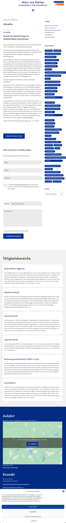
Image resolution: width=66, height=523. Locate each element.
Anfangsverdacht (52, 60)
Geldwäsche (50, 123)
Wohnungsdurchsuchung (54, 178)
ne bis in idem (50, 139)
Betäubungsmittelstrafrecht (53, 30)
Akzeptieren (33, 507)
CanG (47, 78)
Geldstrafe (49, 120)
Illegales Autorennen (53, 129)
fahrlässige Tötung (52, 109)
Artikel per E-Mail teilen (14, 136)
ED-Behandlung (51, 91)
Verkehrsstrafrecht (50, 28)
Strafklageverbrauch (53, 154)
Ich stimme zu (32, 444)
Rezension (49, 148)
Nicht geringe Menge (53, 142)
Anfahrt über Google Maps (10, 467)
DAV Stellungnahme (52, 82)
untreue (48, 169)
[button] (63, 491)
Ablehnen (33, 512)
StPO (57, 148)
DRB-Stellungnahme (52, 85)
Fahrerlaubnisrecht (52, 105)
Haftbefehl (49, 126)
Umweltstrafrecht (50, 37)
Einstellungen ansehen (33, 517)
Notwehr (58, 145)
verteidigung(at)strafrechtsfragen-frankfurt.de (16, 484)
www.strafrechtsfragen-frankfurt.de (13, 487)
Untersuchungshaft (52, 166)
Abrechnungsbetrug (53, 54)
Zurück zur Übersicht (10, 20)
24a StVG (48, 50)
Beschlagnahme (51, 66)
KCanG (48, 136)
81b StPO (57, 50)
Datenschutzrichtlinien (21, 184)
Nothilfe (49, 145)
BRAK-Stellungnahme (53, 75)
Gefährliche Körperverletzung (52, 115)
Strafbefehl (50, 151)
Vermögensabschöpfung (54, 175)
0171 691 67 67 (59, 2)
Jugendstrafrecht (52, 132)
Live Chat (60, 4)
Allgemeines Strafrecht (51, 25)
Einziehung (49, 94)
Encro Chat (49, 102)
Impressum (34, 520)
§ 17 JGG (48, 181)
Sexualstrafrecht (49, 32)
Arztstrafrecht (49, 35)
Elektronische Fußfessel (50, 98)
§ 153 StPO (57, 181)
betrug (48, 69)
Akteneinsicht (50, 57)
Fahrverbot (50, 112)
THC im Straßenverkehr (51, 161)
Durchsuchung (51, 88)
